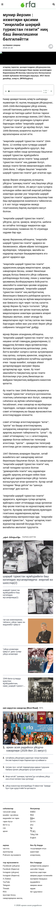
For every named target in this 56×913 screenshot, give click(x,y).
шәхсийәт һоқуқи (37, 869)
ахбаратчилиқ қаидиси (39, 866)
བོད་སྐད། (32, 831)
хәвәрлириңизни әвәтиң (12, 898)
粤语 (32, 815)
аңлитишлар (8, 852)
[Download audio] (51, 90)
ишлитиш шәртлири (38, 872)
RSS (5, 892)
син (4, 828)
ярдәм (32, 888)
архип (5, 831)
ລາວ (31, 825)
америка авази (36, 885)
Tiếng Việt (34, 834)
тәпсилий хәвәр (9, 812)
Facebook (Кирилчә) (11, 869)
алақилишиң (35, 855)
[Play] (6, 91)
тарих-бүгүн (8, 822)
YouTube (6, 882)
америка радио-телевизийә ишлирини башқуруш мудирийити (41, 879)
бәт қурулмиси (36, 892)
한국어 (32, 822)
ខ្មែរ (31, 828)
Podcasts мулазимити (12, 855)
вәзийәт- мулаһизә (10, 815)
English (33, 838)
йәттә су (6, 825)
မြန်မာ (32, 818)
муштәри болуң (9, 895)
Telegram (6, 885)
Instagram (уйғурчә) (11, 872)
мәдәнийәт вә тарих (11, 818)
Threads (6, 888)
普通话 (32, 812)
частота (6, 849)
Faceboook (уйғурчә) (11, 866)
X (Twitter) (7, 879)
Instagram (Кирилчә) (11, 876)
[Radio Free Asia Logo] (28, 4)
